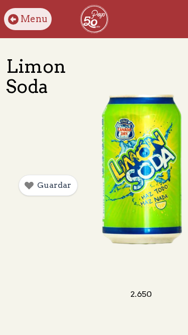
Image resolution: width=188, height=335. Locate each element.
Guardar (54, 185)
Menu (34, 19)
